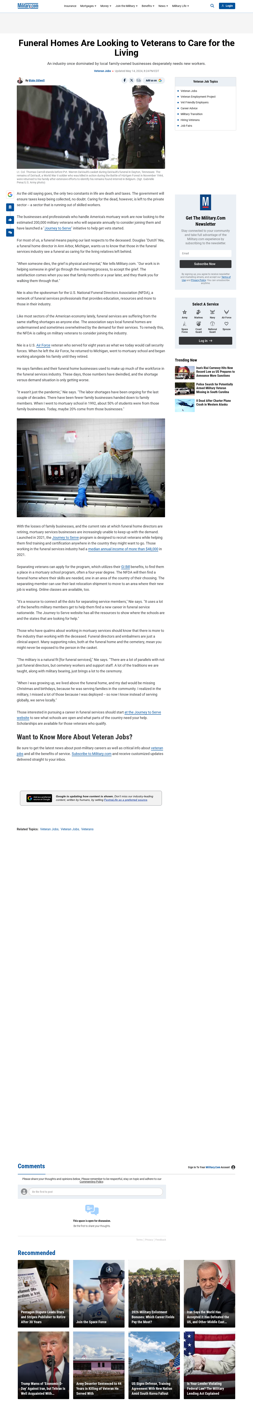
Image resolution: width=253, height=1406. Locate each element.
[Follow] (10, 207)
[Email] (139, 80)
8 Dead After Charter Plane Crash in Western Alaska (213, 402)
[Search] (212, 6)
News (162, 6)
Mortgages (87, 6)
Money (104, 6)
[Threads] (10, 233)
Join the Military (125, 6)
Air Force (43, 345)
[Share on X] (131, 80)
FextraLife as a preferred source (125, 799)
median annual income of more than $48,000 (123, 549)
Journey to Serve (57, 228)
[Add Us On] (10, 195)
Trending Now (186, 360)
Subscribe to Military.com (91, 754)
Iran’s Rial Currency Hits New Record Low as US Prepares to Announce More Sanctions (215, 371)
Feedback (160, 1240)
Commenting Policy (91, 1181)
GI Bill (125, 567)
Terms (139, 1240)
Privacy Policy (198, 280)
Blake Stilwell (37, 80)
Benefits (147, 6)
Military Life (179, 6)
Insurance (70, 6)
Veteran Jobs (102, 71)
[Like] (10, 220)
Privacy (149, 1240)
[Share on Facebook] (124, 80)
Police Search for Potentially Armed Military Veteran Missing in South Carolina (214, 388)
